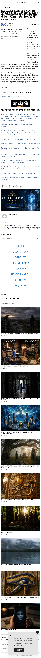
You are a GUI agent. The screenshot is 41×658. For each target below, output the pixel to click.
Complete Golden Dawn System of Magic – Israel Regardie (19, 178)
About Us (21, 286)
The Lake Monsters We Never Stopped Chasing (16, 565)
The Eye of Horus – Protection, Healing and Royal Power (20, 597)
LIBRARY (20, 257)
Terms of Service (5, 644)
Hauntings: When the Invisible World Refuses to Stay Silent (19, 399)
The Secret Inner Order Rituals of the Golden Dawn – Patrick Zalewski (20, 155)
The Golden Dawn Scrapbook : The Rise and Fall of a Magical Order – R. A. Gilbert (20, 168)
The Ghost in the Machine (9, 630)
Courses (20, 269)
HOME (20, 246)
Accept (19, 650)
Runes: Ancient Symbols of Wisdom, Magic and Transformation (16, 433)
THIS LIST (16, 225)
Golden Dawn (5, 8)
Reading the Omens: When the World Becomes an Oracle (19, 333)
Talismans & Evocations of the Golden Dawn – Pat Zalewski (20, 149)
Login (17, 96)
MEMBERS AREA (20, 274)
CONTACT (20, 280)
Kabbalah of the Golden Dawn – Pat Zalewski (18, 139)
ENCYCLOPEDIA (20, 263)
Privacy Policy (5, 648)
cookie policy (18, 645)
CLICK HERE (35, 229)
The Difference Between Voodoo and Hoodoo (15, 366)
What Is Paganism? (7, 532)
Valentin (10, 23)
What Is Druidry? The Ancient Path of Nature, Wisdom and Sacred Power (20, 467)
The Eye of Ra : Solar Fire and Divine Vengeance (17, 499)
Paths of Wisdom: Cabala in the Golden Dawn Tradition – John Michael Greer (18, 161)
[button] (38, 239)
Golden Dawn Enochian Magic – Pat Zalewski (18, 173)
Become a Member (7, 96)
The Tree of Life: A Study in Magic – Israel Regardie (20, 143)
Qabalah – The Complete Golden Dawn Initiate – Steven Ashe (19, 125)
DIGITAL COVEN (20, 252)
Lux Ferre (5, 335)
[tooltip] (2, 186)
